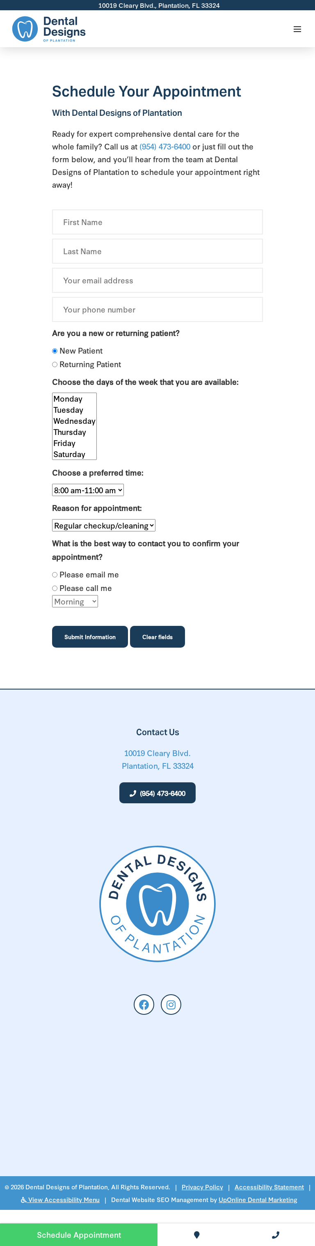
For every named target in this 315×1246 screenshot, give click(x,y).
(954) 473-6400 (164, 146)
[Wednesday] (74, 420)
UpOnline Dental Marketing (258, 1199)
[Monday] (74, 398)
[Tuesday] (74, 409)
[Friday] (74, 442)
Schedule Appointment (79, 1234)
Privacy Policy (202, 1186)
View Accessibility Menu (63, 1199)
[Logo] (49, 29)
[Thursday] (74, 431)
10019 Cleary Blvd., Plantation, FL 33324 (158, 4)
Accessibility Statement (269, 1186)
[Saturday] (74, 454)
